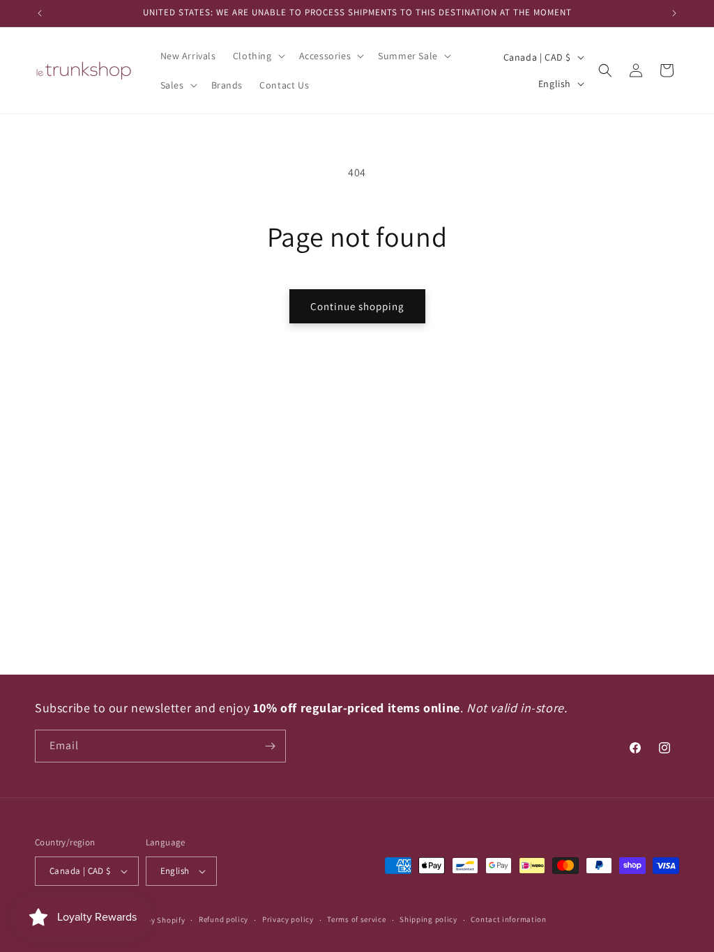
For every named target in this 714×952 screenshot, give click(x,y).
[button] (258, 55)
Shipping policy (428, 919)
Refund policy (223, 919)
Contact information (508, 919)
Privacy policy (288, 919)
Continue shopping (357, 306)
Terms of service (356, 919)
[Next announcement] (674, 13)
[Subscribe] (270, 746)
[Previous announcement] (39, 13)
